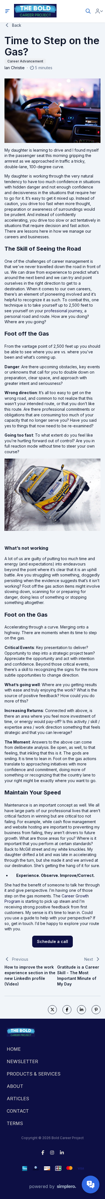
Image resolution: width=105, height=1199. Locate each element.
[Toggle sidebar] (7, 11)
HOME (14, 1049)
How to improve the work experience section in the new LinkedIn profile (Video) (29, 975)
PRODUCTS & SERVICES (33, 1074)
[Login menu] (99, 11)
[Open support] (90, 1184)
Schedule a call (52, 941)
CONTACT (18, 1111)
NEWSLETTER (22, 1061)
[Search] (88, 11)
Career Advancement (25, 61)
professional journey (63, 310)
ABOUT (15, 1086)
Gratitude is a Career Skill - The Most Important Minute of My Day (78, 975)
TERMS (15, 1123)
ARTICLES (18, 1098)
